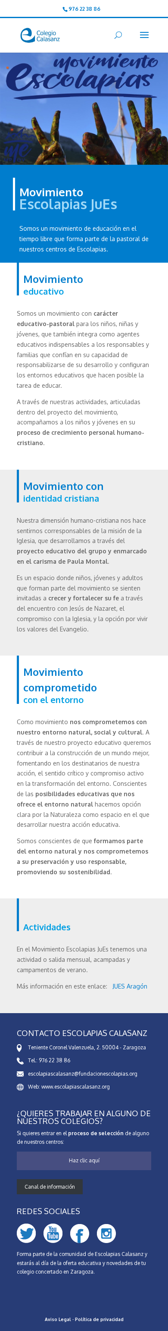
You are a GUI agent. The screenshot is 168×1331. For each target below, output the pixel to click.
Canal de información (50, 1186)
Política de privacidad (99, 1319)
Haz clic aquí (84, 1160)
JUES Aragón (129, 986)
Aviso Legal (58, 1319)
